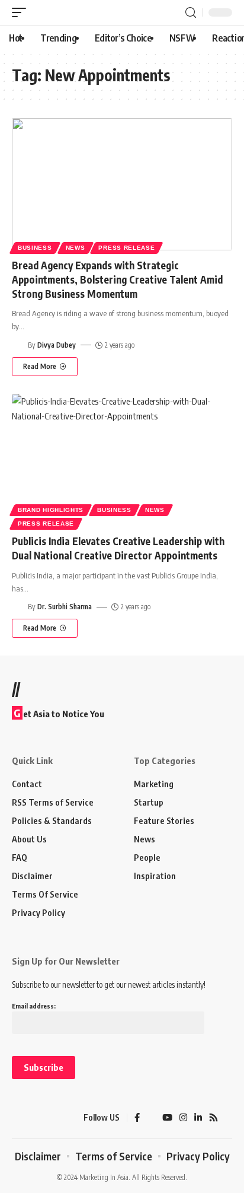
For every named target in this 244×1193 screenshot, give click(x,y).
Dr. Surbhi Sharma (64, 606)
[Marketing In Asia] (32, 1118)
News (75, 247)
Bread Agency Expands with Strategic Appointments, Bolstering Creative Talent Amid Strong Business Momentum (117, 279)
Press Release (126, 247)
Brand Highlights (51, 510)
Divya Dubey (56, 345)
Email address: (34, 1006)
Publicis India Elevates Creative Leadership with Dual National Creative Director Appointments (118, 548)
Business (35, 247)
